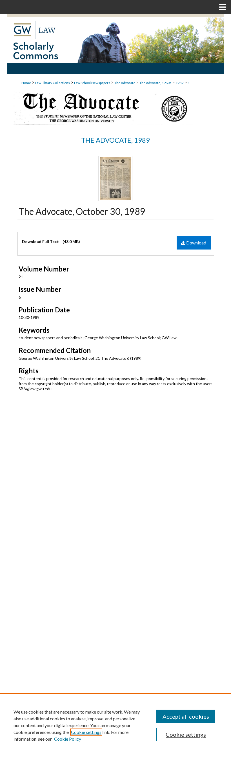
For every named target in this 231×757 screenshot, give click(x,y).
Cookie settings (86, 732)
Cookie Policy (67, 738)
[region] (115, 725)
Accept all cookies (186, 716)
